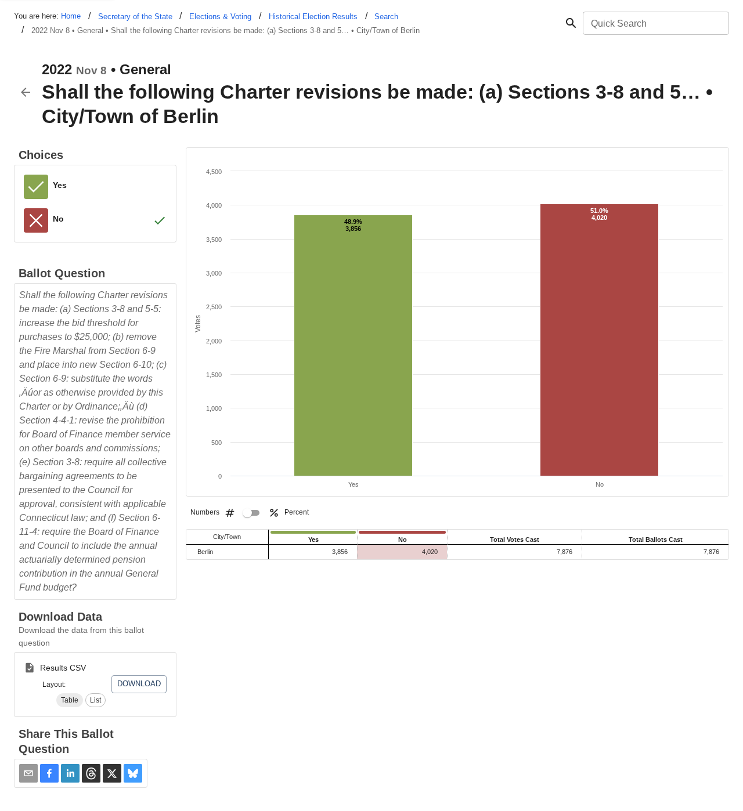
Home (71, 16)
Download (139, 683)
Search (386, 16)
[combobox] (655, 23)
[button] (69, 700)
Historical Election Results (313, 16)
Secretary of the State (135, 16)
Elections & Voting (220, 16)
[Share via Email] (28, 773)
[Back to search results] (25, 92)
